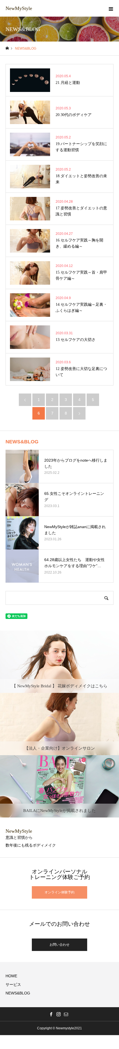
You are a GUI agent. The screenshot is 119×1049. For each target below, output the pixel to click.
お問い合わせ (59, 945)
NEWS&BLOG (18, 993)
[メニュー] (110, 8)
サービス (13, 984)
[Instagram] (58, 1014)
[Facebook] (51, 1014)
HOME (11, 976)
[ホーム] (7, 48)
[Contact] (66, 1014)
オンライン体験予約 (59, 892)
